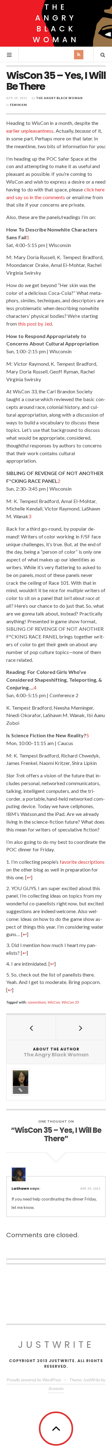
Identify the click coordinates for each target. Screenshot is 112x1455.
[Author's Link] (20, 1090)
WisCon (54, 1002)
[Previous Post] (31, 1027)
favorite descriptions (82, 862)
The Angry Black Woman (56, 23)
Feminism (18, 105)
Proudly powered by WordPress (34, 1379)
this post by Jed (35, 324)
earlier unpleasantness (30, 131)
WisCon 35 (70, 1002)
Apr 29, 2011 (90, 1188)
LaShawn (20, 1188)
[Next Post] (80, 1027)
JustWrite (56, 1344)
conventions (37, 1002)
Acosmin (56, 1388)
